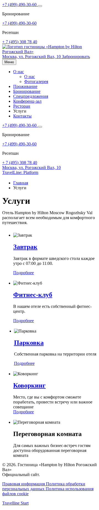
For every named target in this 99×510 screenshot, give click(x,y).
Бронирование (26, 91)
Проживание (25, 86)
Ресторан (21, 106)
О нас (18, 71)
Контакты (22, 116)
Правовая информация (24, 484)
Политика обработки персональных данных (43, 486)
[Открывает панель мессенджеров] (40, 6)
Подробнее (23, 272)
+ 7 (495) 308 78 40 (19, 41)
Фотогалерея (36, 81)
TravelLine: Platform (20, 172)
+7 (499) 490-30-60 (20, 4)
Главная (20, 182)
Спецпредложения (30, 96)
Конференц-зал (27, 101)
